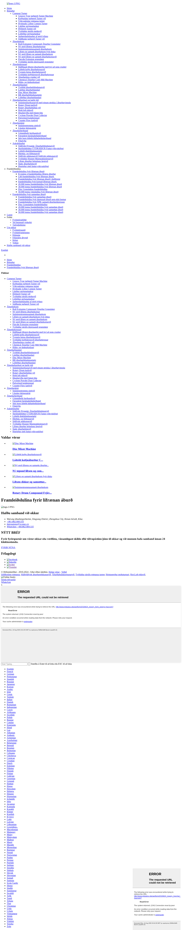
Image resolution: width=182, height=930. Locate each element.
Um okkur (11, 227)
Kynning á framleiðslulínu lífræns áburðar (37, 174)
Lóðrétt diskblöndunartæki (30, 151)
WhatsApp (6, 582)
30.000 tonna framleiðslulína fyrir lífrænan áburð (40, 186)
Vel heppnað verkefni (22, 222)
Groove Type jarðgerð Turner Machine (35, 16)
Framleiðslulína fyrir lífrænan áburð (28, 171)
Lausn (9, 215)
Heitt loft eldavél (25, 110)
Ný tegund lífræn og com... (28, 470)
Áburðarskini (18, 123)
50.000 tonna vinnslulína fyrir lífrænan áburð (38, 192)
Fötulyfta (22, 141)
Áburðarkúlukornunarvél (63, 574)
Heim (9, 8)
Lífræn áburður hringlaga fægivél (33, 161)
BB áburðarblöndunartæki (30, 95)
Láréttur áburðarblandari (29, 90)
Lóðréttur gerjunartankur (29, 34)
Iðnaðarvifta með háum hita (30, 113)
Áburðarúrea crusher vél (29, 77)
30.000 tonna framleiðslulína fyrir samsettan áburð (40, 209)
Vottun (15, 243)
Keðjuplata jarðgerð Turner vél (32, 18)
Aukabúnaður (19, 143)
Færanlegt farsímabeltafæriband (32, 136)
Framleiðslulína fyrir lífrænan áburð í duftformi (39, 179)
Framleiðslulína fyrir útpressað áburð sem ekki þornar (42, 199)
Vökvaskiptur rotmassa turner (31, 21)
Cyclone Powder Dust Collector (32, 115)
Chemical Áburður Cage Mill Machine (35, 79)
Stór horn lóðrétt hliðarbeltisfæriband (34, 138)
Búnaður (11, 11)
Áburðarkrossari (20, 64)
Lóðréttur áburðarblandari (29, 97)
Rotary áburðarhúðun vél (29, 107)
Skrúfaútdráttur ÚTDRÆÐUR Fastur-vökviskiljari (41, 148)
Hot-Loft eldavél (137, 574)
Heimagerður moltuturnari (117, 574)
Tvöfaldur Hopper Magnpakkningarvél (35, 158)
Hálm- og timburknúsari (29, 82)
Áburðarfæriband (20, 130)
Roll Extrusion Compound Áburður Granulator (39, 44)
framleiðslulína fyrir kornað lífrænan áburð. (37, 181)
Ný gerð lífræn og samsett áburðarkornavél (37, 57)
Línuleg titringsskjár (27, 128)
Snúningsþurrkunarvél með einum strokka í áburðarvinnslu (44, 102)
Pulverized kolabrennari (29, 118)
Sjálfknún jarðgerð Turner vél (31, 39)
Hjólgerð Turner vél (27, 28)
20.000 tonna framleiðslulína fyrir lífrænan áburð (40, 184)
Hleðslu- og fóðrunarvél (29, 153)
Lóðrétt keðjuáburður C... (28, 459)
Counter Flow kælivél (28, 120)
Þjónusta (16, 235)
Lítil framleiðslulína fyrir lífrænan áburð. (36, 176)
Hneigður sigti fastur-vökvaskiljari (33, 166)
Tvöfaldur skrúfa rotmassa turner (90, 574)
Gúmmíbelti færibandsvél (29, 133)
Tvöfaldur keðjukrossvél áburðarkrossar (36, 74)
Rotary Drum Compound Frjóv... (32, 492)
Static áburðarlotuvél (27, 164)
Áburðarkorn (18, 41)
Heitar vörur (54, 572)
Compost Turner (20, 13)
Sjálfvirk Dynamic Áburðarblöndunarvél (36, 146)
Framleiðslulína (14, 265)
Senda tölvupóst (8, 579)
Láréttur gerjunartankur (28, 26)
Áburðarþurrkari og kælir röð (26, 100)
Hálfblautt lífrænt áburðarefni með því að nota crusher (42, 67)
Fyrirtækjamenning (21, 232)
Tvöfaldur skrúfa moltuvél (30, 31)
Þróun (15, 240)
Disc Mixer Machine (27, 92)
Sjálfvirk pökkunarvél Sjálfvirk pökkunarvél (38, 156)
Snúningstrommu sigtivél (29, 125)
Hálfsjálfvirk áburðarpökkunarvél (36, 574)
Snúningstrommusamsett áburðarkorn (35, 49)
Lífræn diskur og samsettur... (29, 481)
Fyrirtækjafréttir (20, 220)
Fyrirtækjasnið (19, 230)
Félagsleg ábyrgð (20, 237)
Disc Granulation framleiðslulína (32, 189)
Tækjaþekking (19, 225)
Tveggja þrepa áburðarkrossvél (32, 72)
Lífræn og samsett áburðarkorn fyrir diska (36, 51)
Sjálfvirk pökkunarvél (22, 421)
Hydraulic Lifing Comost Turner (32, 23)
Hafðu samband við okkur (18, 245)
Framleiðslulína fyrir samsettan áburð (29, 194)
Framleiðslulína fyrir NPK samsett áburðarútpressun (41, 202)
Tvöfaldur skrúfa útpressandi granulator (36, 62)
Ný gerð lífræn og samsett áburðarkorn (35, 54)
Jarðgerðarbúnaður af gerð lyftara (33, 36)
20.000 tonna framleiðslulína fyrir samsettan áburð (40, 207)
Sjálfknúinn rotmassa (10, 574)
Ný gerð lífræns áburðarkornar (32, 46)
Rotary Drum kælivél (27, 105)
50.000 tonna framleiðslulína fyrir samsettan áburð (40, 212)
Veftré (64, 572)
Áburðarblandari (20, 85)
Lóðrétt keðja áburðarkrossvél (31, 69)
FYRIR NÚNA (8, 547)
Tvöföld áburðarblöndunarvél (31, 87)
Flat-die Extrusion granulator (31, 59)
